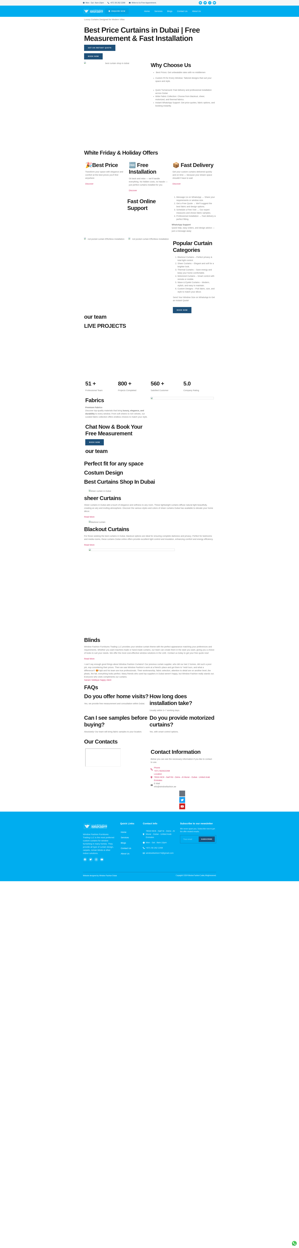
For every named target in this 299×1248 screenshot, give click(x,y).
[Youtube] (214, 2)
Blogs (169, 11)
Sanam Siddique (92, 680)
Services (158, 11)
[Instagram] (209, 2)
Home (147, 11)
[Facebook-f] (182, 793)
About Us (196, 11)
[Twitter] (205, 2)
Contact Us (182, 11)
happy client (105, 680)
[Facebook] (200, 2)
